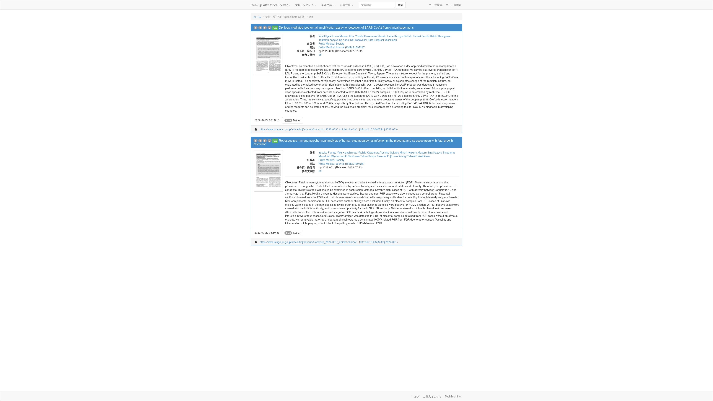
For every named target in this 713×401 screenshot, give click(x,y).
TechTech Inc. (453, 396)
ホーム (257, 17)
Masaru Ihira (347, 36)
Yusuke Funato (327, 152)
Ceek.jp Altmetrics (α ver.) (270, 4)
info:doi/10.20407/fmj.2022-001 (378, 242)
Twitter (293, 120)
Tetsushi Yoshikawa (385, 40)
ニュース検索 (453, 5)
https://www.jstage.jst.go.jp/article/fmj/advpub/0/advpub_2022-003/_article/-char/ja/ (308, 129)
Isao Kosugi (399, 156)
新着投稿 (345, 5)
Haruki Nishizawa (349, 156)
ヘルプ (415, 396)
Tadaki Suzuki (421, 36)
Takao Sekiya (368, 156)
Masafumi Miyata (329, 156)
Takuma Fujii (384, 156)
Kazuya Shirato (403, 36)
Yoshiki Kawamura (366, 36)
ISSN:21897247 (355, 47)
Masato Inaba (385, 36)
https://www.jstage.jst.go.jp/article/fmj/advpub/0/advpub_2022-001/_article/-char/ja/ (308, 242)
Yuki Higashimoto (329, 36)
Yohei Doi (348, 40)
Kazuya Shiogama (444, 152)
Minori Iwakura (408, 152)
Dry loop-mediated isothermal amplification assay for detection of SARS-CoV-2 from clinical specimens (346, 27)
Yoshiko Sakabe (389, 152)
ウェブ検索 (435, 5)
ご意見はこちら (432, 396)
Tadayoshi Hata (364, 40)
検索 (400, 5)
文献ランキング (304, 5)
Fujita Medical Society (331, 43)
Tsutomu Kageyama (330, 40)
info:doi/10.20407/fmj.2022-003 (378, 129)
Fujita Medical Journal (331, 47)
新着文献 (327, 5)
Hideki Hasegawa (440, 36)
